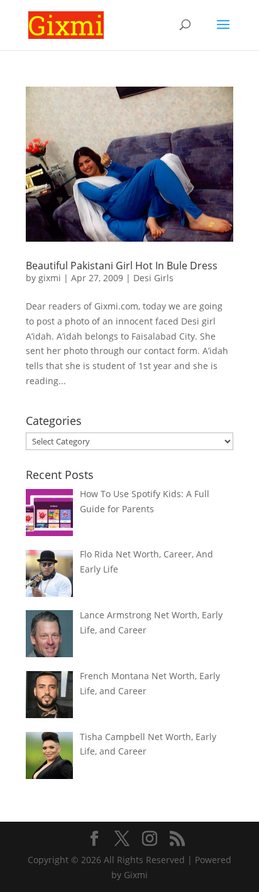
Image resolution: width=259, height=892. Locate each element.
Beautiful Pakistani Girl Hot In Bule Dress (122, 265)
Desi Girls (153, 278)
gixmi (49, 278)
